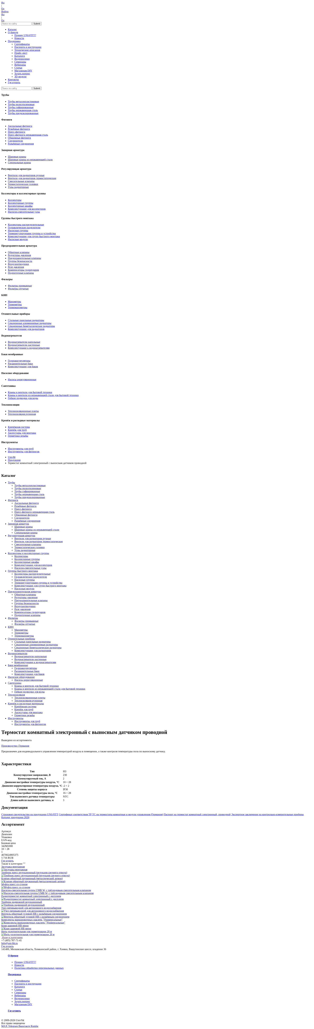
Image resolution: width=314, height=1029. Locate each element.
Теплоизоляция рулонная (22, 414)
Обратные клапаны (18, 252)
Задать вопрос (22, 73)
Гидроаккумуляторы (19, 360)
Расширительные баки (20, 363)
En (2, 8)
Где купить (14, 82)
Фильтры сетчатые (18, 288)
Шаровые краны (17, 156)
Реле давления (16, 267)
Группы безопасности (20, 261)
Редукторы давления (19, 255)
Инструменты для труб (21, 448)
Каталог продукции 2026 (15, 817)
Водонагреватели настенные (24, 345)
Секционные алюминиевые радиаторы (29, 323)
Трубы (11, 482)
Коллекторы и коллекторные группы (28, 553)
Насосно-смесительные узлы (24, 211)
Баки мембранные (18, 665)
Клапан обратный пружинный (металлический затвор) (32, 878)
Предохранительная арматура (24, 591)
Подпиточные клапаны (21, 272)
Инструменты (15, 718)
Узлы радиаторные (18, 187)
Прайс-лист (20, 53)
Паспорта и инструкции (27, 47)
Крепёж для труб (17, 430)
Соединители (15, 140)
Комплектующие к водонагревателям (29, 347)
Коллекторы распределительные (26, 224)
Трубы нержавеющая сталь (23, 110)
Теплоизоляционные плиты (23, 411)
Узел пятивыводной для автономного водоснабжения (31, 908)
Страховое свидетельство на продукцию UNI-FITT (29, 814)
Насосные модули (18, 239)
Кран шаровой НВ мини (15, 925)
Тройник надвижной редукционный (21, 902)
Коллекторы (14, 200)
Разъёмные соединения (21, 143)
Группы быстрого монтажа (23, 571)
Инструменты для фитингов (23, 451)
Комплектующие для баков (23, 366)
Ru (2, 2)
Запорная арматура (18, 523)
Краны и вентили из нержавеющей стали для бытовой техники (43, 395)
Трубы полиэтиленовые (21, 104)
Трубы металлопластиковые (23, 101)
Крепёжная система (19, 427)
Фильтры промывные (20, 285)
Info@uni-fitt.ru (9, 943)
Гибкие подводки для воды (23, 398)
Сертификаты (22, 44)
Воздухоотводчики (18, 264)
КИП (11, 627)
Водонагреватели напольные (24, 342)
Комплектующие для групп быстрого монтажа (34, 236)
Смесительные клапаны (21, 181)
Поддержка (14, 41)
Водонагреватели (17, 653)
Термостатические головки (23, 184)
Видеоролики (22, 58)
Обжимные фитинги (19, 137)
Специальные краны (19, 162)
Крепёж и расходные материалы (26, 703)
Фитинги (13, 500)
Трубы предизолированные (23, 113)
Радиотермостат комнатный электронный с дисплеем (31, 896)
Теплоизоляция (16, 694)
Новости (19, 38)
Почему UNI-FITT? (25, 35)
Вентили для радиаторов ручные (26, 175)
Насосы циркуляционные (22, 379)
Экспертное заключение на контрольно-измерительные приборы (267, 814)
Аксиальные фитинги (20, 126)
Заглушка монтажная (13, 866)
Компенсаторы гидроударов (23, 270)
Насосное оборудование (21, 677)
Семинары (20, 61)
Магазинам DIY (23, 70)
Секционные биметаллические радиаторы (31, 326)
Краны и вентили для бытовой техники (30, 392)
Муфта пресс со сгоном (14, 884)
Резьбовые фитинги (19, 129)
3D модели (20, 76)
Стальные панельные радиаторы (26, 320)
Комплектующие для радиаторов (26, 329)
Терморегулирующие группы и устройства (32, 233)
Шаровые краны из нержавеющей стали (30, 159)
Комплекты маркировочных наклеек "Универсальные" (32, 919)
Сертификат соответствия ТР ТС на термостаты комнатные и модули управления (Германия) (111, 814)
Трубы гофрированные (21, 107)
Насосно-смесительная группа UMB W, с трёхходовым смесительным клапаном (46, 890)
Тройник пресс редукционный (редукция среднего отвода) (34, 872)
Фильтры (13, 618)
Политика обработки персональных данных (39, 968)
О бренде (13, 32)
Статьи (18, 67)
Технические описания (27, 50)
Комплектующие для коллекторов (27, 208)
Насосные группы (18, 230)
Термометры (15, 304)
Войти (5, 11)
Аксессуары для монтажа (22, 432)
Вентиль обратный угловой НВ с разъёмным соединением (34, 913)
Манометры (14, 301)
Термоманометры (17, 307)
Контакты (13, 79)
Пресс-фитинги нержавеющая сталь (28, 134)
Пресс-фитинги (16, 132)
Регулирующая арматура (21, 535)
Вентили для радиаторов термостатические (32, 178)
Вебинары (20, 64)
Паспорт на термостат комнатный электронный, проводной (197, 814)
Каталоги (19, 56)
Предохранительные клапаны (24, 258)
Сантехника (14, 683)
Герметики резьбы (18, 435)
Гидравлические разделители (24, 227)
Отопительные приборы (21, 638)
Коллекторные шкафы (20, 206)
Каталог (12, 29)
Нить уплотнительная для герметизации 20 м (26, 931)
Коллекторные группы (20, 203)
